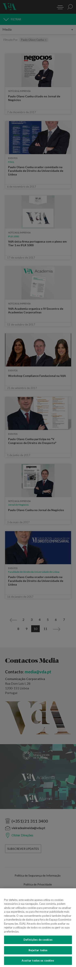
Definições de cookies (38, 939)
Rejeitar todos (38, 950)
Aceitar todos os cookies (38, 960)
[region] (38, 927)
